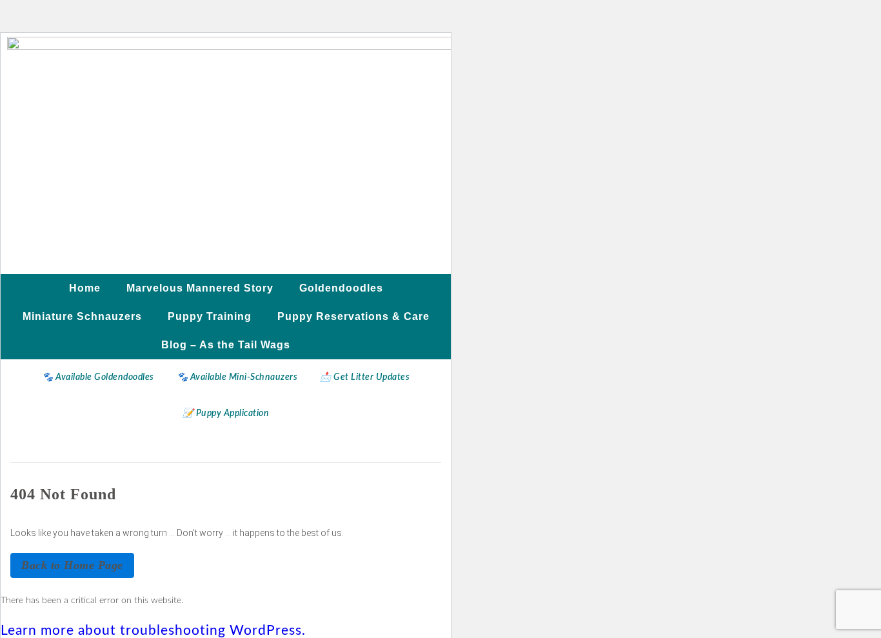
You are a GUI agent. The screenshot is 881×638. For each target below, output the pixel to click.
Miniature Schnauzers (82, 316)
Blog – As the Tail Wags (225, 344)
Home (85, 288)
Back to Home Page (72, 565)
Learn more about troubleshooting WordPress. (153, 630)
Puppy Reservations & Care (353, 316)
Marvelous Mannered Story (199, 288)
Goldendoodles (341, 288)
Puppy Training (210, 316)
